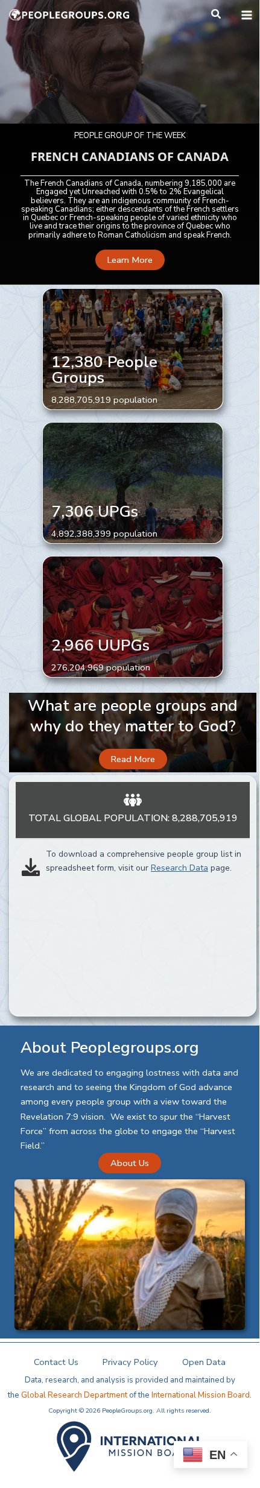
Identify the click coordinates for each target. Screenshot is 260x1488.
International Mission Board (200, 1395)
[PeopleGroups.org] (69, 15)
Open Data (204, 1362)
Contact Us (56, 1362)
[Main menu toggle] (246, 15)
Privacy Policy (130, 1362)
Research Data (179, 868)
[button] (216, 15)
